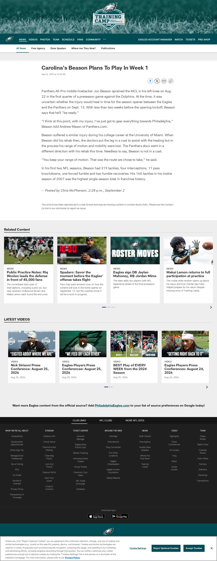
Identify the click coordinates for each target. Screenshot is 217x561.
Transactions (203, 480)
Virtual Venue (49, 442)
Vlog (174, 455)
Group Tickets (80, 467)
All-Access (174, 450)
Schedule (80, 489)
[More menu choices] (104, 39)
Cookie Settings (138, 548)
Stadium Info (49, 436)
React (174, 461)
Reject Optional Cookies (166, 548)
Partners (203, 464)
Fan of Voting (17, 464)
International (113, 442)
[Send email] (164, 82)
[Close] (211, 548)
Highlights (174, 436)
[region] (108, 548)
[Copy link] (170, 81)
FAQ (17, 469)
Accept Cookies (194, 548)
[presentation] (211, 308)
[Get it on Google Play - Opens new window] (119, 518)
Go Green (17, 475)
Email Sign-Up (17, 450)
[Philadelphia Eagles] (108, 532)
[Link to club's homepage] (9, 39)
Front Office (203, 458)
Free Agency (145, 442)
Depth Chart (202, 444)
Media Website (113, 478)
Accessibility (17, 436)
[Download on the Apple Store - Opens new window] (96, 517)
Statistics (203, 469)
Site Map (113, 436)
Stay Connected (113, 447)
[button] (104, 307)
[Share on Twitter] (157, 82)
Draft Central (145, 436)
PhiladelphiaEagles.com (112, 405)
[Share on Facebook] (150, 82)
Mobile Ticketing (80, 453)
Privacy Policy (17, 489)
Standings (203, 475)
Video (174, 430)
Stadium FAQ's (49, 472)
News (145, 430)
